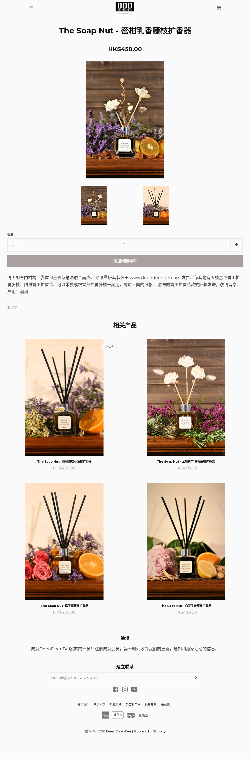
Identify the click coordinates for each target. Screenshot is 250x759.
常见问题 (99, 704)
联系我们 (167, 704)
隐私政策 (115, 704)
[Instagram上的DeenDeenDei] (125, 690)
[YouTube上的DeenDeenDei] (134, 690)
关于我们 (83, 704)
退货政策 (150, 704)
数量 (10, 235)
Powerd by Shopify (149, 731)
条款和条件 (133, 704)
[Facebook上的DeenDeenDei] (116, 690)
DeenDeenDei (118, 731)
